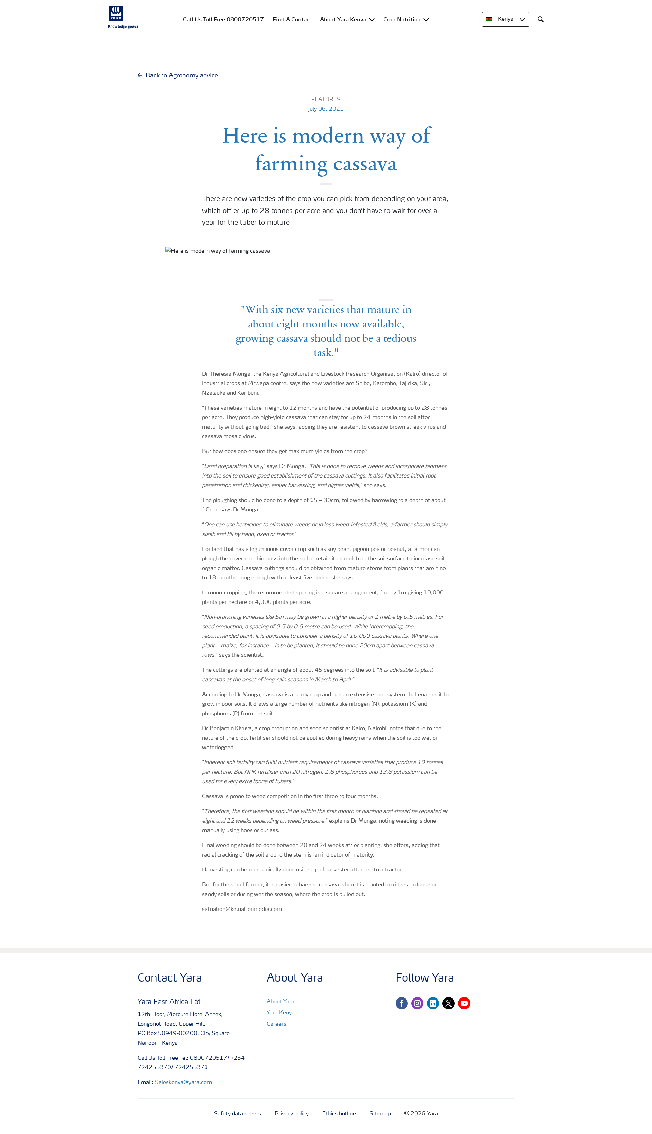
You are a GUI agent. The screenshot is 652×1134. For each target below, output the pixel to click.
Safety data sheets (237, 1114)
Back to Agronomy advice (182, 76)
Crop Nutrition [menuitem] (402, 19)
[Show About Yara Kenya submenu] (372, 19)
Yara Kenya (281, 1013)
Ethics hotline (339, 1114)
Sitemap (380, 1114)
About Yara (280, 1002)
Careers (276, 1024)
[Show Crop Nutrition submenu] (426, 19)
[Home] (123, 17)
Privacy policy (292, 1114)
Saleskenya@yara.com (183, 1082)
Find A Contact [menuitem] (292, 19)
